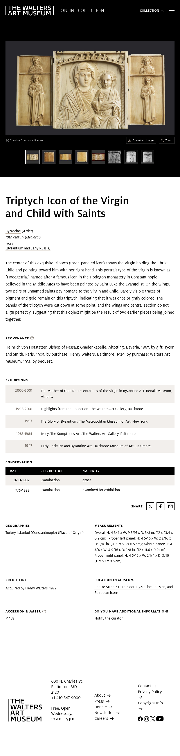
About (100, 695)
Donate (101, 706)
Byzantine (13, 231)
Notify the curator (108, 618)
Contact (145, 685)
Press (99, 701)
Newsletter (104, 712)
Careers (101, 718)
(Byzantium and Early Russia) (27, 248)
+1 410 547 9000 (66, 697)
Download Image (143, 140)
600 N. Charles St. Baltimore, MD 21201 (67, 687)
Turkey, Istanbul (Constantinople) (31, 532)
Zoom (168, 140)
